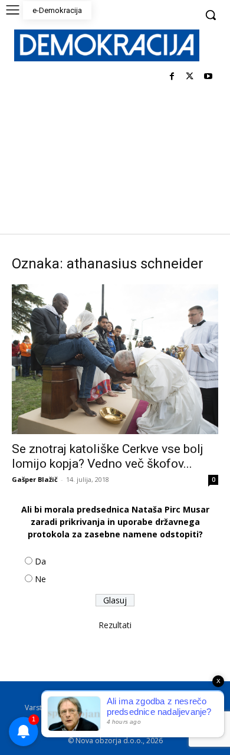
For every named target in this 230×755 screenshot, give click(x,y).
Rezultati (115, 625)
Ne (40, 579)
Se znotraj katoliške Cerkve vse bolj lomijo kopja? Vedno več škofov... (107, 456)
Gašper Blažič (35, 479)
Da (40, 561)
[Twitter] (189, 77)
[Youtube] (208, 77)
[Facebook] (172, 77)
